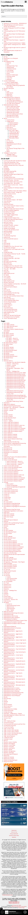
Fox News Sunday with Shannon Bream (14, 209)
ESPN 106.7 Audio (10, 126)
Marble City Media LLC (14, 902)
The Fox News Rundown (10, 302)
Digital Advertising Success (13, 605)
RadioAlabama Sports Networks (12, 97)
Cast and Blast (7, 255)
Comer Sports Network (10, 493)
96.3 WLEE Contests (9, 349)
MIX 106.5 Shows (8, 560)
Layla (5, 240)
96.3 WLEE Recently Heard (10, 350)
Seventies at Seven (8, 204)
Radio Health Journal (9, 273)
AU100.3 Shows (7, 419)
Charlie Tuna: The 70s (9, 227)
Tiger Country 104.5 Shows (10, 734)
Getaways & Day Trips (12, 66)
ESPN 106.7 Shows (8, 517)
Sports (5, 118)
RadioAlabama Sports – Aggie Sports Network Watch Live (13, 637)
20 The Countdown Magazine (11, 210)
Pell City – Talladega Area (12, 371)
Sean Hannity (7, 297)
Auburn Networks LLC (14, 903)
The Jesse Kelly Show (9, 299)
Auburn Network (8, 433)
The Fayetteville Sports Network (14, 102)
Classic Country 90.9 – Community (15, 463)
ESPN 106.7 (6, 512)
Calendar (6, 454)
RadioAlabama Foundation (10, 619)
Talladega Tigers (10, 154)
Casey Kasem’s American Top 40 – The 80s (14, 254)
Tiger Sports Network (9, 736)
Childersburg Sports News (13, 109)
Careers (6, 60)
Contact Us (6, 494)
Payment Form (7, 584)
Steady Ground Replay (9, 228)
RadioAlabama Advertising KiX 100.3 (15, 382)
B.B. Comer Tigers (13, 130)
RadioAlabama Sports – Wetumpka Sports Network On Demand (14, 682)
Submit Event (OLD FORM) (10, 709)
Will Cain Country (8, 222)
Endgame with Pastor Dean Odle (12, 164)
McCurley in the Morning (10, 261)
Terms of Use (7, 718)
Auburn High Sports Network (11, 422)
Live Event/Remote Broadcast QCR (12, 551)
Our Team (6, 583)
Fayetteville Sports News (12, 112)
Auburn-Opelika (10, 367)
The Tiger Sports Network (13, 103)
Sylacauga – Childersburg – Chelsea (13, 713)
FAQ (5, 518)
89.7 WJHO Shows (8, 344)
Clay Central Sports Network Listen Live (14, 475)
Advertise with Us (8, 361)
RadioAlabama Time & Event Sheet (12, 694)
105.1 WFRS (7, 323)
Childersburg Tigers (14, 132)
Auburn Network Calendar (10, 434)
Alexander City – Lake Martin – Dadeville (14, 407)
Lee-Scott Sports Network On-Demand (13, 547)
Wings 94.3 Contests (9, 758)
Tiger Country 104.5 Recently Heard (13, 733)
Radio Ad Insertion (8, 611)
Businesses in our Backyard (11, 58)
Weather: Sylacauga (9, 752)
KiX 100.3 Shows (8, 533)
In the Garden (9, 70)
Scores (8, 147)
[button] (25, 1)
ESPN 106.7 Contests (9, 515)
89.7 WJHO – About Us (12, 338)
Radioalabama (10, 142)
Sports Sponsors (8, 706)
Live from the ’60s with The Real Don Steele (15, 161)
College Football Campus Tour (11, 218)
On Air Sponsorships (11, 578)
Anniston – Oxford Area (12, 364)
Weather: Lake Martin (9, 748)
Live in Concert (7, 291)
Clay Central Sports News (12, 111)
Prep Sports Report (9, 173)
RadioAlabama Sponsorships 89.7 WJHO (16, 397)
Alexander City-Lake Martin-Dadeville (15, 362)
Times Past (9, 78)
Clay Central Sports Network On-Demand (14, 478)
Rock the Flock (7, 198)
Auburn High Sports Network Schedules (14, 430)
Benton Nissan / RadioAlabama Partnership (15, 443)
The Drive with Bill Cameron (11, 239)
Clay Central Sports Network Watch (13, 481)
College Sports (10, 121)
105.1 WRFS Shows (8, 327)
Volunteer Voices (8, 739)
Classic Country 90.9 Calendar (11, 466)
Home (5, 527)
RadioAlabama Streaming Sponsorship (13, 692)
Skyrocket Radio (17, 905)
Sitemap (6, 701)
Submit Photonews (8, 710)
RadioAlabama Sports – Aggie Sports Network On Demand (13, 634)
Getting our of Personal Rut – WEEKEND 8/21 (15, 23)
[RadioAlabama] (7, 2)
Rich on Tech (7, 306)
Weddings (8, 79)
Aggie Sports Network (9, 404)
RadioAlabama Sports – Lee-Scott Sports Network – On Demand (14, 670)
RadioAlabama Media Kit (10, 626)
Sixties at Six (7, 203)
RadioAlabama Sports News (11, 105)
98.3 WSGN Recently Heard (10, 356)
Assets (5, 412)
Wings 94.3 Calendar (9, 757)
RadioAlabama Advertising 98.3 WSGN (16, 376)
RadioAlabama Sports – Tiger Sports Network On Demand (13, 676)
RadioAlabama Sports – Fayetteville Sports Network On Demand (14, 664)
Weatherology (21, 907)
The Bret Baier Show (9, 213)
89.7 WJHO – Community (12, 340)
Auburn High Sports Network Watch (13, 431)
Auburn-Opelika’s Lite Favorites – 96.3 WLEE (15, 284)
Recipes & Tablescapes (12, 75)
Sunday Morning (8, 252)
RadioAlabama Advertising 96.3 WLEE (15, 374)
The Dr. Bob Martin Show (10, 318)
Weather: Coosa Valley (9, 745)
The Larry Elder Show (9, 221)
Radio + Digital (10, 610)
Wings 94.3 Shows (8, 761)
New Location (9, 484)
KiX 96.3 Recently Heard (10, 538)
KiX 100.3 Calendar (8, 530)
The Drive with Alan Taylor (10, 311)
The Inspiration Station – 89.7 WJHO (13, 200)
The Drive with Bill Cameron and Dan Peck (14, 724)
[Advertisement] (14, 772)
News (5, 90)
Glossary (6, 526)
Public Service (7, 601)
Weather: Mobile (8, 749)
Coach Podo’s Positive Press (11, 490)
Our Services (7, 575)
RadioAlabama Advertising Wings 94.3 (16, 395)
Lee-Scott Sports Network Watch (12, 550)
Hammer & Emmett (8, 257)
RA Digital (6, 602)
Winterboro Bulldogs (11, 156)
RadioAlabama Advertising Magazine (15, 385)
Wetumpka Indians (14, 138)
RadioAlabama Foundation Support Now (16, 620)
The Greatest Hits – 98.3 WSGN (12, 183)
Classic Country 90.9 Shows (10, 469)
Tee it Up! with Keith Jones (10, 309)
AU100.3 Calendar (8, 415)
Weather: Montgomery (9, 751)
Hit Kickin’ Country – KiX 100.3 (11, 180)
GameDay (6, 260)
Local (7, 91)
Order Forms (7, 572)
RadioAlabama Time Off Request (12, 695)
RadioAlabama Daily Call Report (12, 617)
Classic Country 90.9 (9, 458)
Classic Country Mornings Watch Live (13, 470)
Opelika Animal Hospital (10, 571)
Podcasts (6, 593)
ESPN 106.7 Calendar (9, 514)
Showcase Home (10, 76)
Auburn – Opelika (8, 421)
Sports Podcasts (8, 704)
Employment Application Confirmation (13, 511)
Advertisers (7, 403)
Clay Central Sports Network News (12, 476)
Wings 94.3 (6, 755)
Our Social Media (8, 581)
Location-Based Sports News (11, 84)
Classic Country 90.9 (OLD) (10, 460)
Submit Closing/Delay (11, 485)
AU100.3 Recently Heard (10, 418)
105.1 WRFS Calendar (9, 324)
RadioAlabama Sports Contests (12, 688)
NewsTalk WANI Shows (10, 568)
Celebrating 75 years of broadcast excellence (15, 457)
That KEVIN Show (8, 308)
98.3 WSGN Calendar (9, 355)
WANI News (9, 96)
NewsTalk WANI (8, 563)
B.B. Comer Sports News (12, 108)
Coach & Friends (8, 195)
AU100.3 (6, 413)
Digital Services (10, 607)
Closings (6, 482)
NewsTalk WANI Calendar (10, 565)
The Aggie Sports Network (13, 99)
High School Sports (11, 129)
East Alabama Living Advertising (12, 503)
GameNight (7, 170)
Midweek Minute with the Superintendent (14, 554)
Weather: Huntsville (9, 746)
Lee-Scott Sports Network (10, 541)
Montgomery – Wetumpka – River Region (14, 562)
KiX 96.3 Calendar (8, 536)
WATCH (6, 740)
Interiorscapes (10, 72)
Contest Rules (7, 497)
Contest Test (7, 499)
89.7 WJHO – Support (11, 341)
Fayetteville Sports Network (11, 520)
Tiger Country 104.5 (9, 728)
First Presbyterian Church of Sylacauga (14, 179)
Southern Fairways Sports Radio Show (13, 174)
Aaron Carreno (7, 279)
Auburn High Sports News (13, 106)
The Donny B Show (9, 285)
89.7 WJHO (6, 332)
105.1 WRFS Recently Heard (10, 326)
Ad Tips (6, 57)
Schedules (9, 145)
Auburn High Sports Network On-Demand (14, 428)
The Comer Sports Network (13, 100)
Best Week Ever (8, 263)
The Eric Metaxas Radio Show (11, 300)
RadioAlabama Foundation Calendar (13, 622)
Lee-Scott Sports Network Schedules (13, 548)
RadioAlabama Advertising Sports (14, 391)
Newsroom (9, 94)
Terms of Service (8, 716)
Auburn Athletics (13, 124)
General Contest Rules (9, 524)
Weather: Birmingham (9, 743)
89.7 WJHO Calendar (9, 334)
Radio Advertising (10, 580)
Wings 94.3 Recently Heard (10, 760)
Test (5, 719)
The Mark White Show (9, 177)
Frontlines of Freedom (9, 212)
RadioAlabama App (8, 614)
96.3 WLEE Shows (8, 352)
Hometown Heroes (11, 69)
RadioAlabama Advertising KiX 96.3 (15, 383)
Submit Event (7, 707)
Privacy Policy (7, 596)
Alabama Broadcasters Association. (19, 906)
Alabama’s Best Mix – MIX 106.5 (12, 258)
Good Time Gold (8, 233)
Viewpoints (6, 272)
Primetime (6, 168)
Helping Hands (10, 67)
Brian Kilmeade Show (9, 294)
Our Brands (7, 574)
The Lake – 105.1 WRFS (9, 269)
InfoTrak (6, 270)
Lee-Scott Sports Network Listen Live (13, 544)
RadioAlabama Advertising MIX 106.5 (15, 386)
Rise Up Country (8, 264)
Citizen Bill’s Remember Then (11, 162)
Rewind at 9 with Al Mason (10, 287)
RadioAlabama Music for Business (12, 628)
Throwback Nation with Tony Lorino (13, 182)
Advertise (14, 837)
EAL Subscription (8, 502)
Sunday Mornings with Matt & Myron (13, 219)
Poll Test (6, 595)
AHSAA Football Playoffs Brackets (12, 406)
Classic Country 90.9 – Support (14, 464)
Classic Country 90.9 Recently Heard (13, 467)
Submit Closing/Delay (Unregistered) (15, 487)
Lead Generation (10, 608)
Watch (8, 151)
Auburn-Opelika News (12, 82)
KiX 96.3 (6, 535)
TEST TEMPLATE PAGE (9, 721)
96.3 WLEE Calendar (9, 347)
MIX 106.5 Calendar (8, 557)
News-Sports (9, 93)
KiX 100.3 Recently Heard (10, 532)
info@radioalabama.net (7, 895)
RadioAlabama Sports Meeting (11, 691)
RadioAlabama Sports (9, 629)
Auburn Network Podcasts (10, 437)
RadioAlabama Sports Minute (13, 144)
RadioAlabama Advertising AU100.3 (15, 377)
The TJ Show (7, 276)
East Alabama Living (9, 61)
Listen (8, 139)
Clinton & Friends (8, 216)
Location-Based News (9, 81)
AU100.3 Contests (8, 416)
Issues (8, 73)
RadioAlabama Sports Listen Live (12, 689)
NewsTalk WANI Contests (10, 566)
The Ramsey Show (8, 224)
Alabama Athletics (13, 123)
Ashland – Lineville (11, 365)
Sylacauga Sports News (12, 115)
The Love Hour (7, 201)
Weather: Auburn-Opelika (10, 742)
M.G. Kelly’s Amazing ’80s (10, 171)
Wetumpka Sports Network (11, 754)
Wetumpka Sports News (12, 117)
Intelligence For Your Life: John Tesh (13, 246)
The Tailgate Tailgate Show (11, 215)
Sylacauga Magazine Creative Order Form (14, 715)
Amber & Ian (7, 237)
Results (5, 697)
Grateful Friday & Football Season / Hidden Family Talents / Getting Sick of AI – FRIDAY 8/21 (15, 44)
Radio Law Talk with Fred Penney (12, 315)
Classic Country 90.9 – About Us (14, 461)
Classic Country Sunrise (10, 194)
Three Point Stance (9, 197)
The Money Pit (7, 303)
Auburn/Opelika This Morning (11, 293)
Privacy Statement (8, 598)
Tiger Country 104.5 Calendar (11, 730)
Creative (8, 577)
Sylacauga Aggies (13, 136)
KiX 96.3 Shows (7, 539)
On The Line (9, 141)
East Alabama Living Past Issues (12, 509)
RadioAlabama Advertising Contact (15, 379)
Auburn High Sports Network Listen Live (14, 425)
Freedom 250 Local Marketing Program (14, 523)
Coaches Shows (10, 120)
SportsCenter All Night (9, 248)
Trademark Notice (8, 737)
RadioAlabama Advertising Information (14, 613)
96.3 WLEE (6, 346)
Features (8, 63)
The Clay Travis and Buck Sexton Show (13, 296)
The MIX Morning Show (10, 236)
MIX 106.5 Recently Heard (10, 559)
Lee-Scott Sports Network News (12, 545)
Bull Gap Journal (8, 448)
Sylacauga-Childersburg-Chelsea (14, 401)
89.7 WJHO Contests (9, 335)
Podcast (6, 592)
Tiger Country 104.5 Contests (11, 731)
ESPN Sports (9, 127)
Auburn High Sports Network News (13, 427)
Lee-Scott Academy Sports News (14, 114)
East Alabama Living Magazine (11, 505)
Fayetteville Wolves (14, 133)
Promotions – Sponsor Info (11, 599)
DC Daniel (6, 275)
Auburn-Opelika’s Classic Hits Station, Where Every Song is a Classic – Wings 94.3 (15, 191)
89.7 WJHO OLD (8, 337)
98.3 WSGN (6, 353)
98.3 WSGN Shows (8, 358)
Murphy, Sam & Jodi (9, 88)
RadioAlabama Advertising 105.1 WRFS (16, 373)
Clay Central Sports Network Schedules (14, 479)
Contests (6, 500)
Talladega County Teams (10, 153)
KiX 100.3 (6, 529)
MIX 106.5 (6, 556)
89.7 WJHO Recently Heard (10, 343)
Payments (6, 589)
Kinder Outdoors (8, 305)
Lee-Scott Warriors (14, 135)
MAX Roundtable (8, 231)
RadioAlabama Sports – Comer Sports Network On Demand (13, 658)
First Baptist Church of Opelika (11, 317)
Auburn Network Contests (10, 436)
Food (7, 64)
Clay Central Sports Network (11, 472)
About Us (6, 359)
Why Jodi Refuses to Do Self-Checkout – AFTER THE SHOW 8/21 (14, 25)
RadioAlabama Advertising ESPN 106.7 (16, 380)
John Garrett (7, 243)
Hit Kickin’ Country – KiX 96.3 (11, 225)
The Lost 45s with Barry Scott (11, 230)
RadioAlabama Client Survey (11, 616)
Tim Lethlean (7, 278)
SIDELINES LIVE (8, 176)
